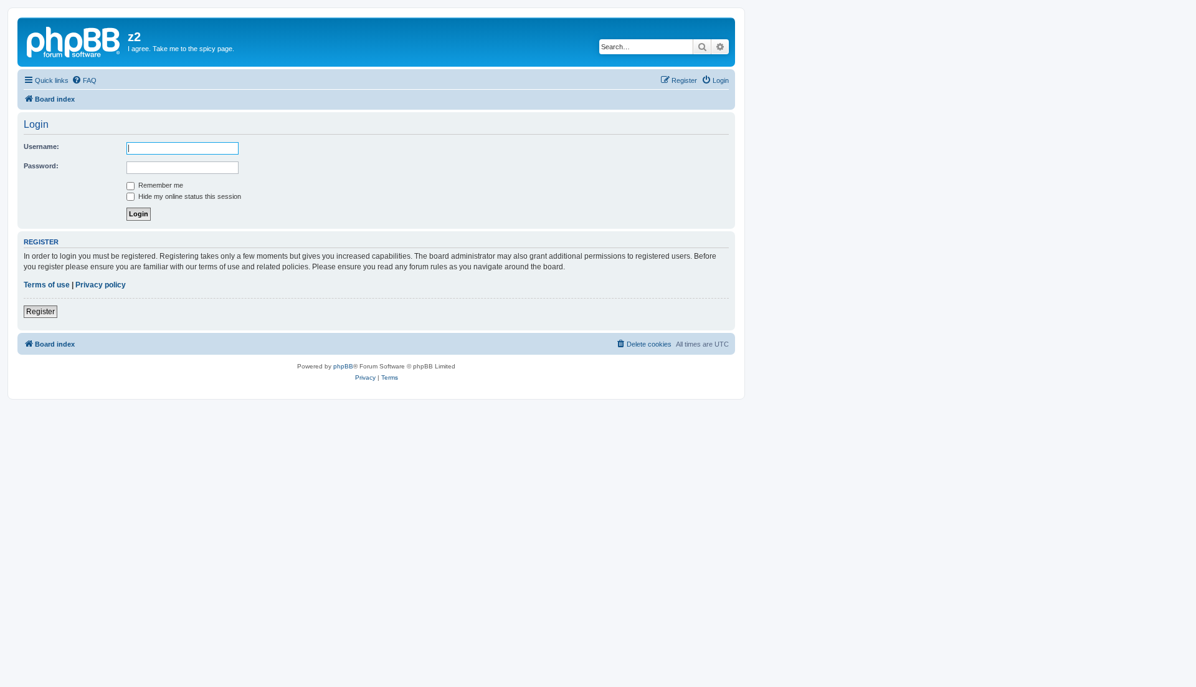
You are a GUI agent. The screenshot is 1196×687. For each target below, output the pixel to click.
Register (40, 311)
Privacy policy (100, 285)
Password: (41, 166)
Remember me (159, 185)
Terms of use (47, 285)
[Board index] (74, 40)
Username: (41, 146)
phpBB (343, 366)
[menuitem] (84, 80)
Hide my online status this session (188, 196)
